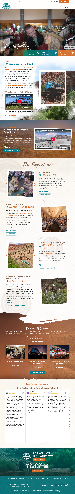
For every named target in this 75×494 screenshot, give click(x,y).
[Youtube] (64, 485)
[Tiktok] (66, 485)
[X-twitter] (61, 485)
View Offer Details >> (21, 113)
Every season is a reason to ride (16, 85)
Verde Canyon (47, 253)
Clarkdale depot (43, 180)
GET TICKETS (64, 1)
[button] (72, 2)
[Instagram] (58, 485)
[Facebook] (56, 485)
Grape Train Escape (15, 362)
